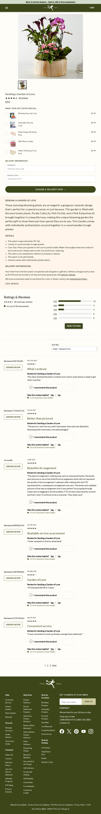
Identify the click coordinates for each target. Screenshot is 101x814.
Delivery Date (12, 175)
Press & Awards (8, 790)
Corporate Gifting (27, 773)
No (59, 395)
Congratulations (48, 730)
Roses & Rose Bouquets (28, 726)
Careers (8, 758)
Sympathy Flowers (45, 710)
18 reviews (23, 98)
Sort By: (55, 344)
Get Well (45, 722)
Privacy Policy (79, 805)
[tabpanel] (50, 46)
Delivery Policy (8, 763)
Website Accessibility (18, 805)
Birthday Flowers (45, 703)
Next (54, 665)
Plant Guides (10, 713)
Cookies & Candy (27, 791)
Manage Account (8, 729)
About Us (9, 755)
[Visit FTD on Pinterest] (77, 731)
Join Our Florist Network (9, 772)
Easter (44, 758)
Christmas (45, 748)
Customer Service (9, 701)
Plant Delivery (27, 742)
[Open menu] (6, 8)
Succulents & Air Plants (28, 762)
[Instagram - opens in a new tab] (92, 731)
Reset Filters (74, 326)
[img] (50, 46)
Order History (8, 735)
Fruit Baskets (28, 786)
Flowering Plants (27, 749)
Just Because (46, 726)
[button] (6, 8)
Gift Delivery (28, 768)
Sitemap (8, 717)
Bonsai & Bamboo (27, 756)
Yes (52, 395)
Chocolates (28, 782)
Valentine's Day (45, 752)
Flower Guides (8, 707)
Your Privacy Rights (39, 809)
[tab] (50, 46)
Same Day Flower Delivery (27, 719)
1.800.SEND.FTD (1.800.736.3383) (75, 720)
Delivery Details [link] (68, 274)
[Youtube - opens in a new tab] (84, 731)
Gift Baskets (28, 778)
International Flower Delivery (28, 735)
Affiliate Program (9, 779)
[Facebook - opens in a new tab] (63, 731)
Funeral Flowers (44, 717)
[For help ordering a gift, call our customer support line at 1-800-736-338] (50, 8)
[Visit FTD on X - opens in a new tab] (70, 731)
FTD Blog (9, 785)
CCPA (88, 805)
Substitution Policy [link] (78, 279)
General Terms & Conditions (39, 805)
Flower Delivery (27, 701)
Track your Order (9, 742)
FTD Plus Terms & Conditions (62, 805)
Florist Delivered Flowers (27, 709)
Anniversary (46, 734)
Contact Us (65, 723)
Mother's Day (47, 762)
